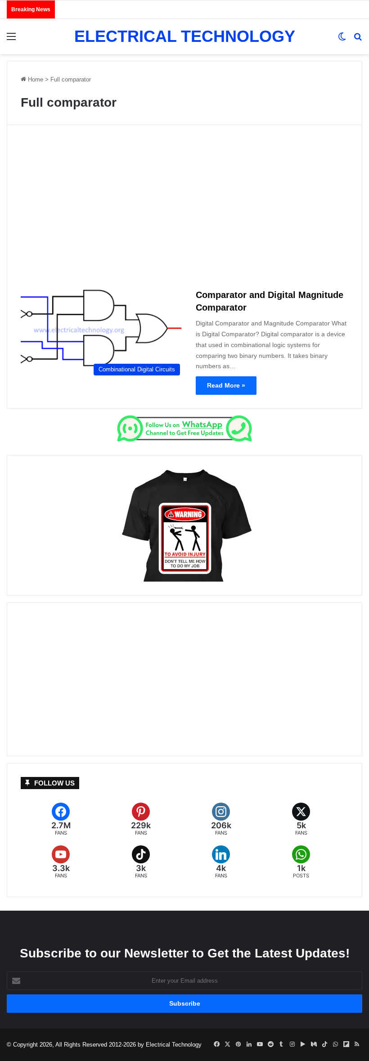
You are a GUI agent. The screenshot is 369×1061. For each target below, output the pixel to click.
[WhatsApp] (301, 862)
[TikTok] (141, 862)
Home (34, 79)
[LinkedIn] (221, 862)
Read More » (226, 385)
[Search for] (357, 40)
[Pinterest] (141, 819)
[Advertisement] (184, 210)
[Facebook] (61, 819)
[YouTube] (61, 862)
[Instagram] (221, 819)
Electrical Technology (174, 1044)
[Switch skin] (342, 40)
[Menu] (11, 40)
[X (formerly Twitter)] (301, 819)
